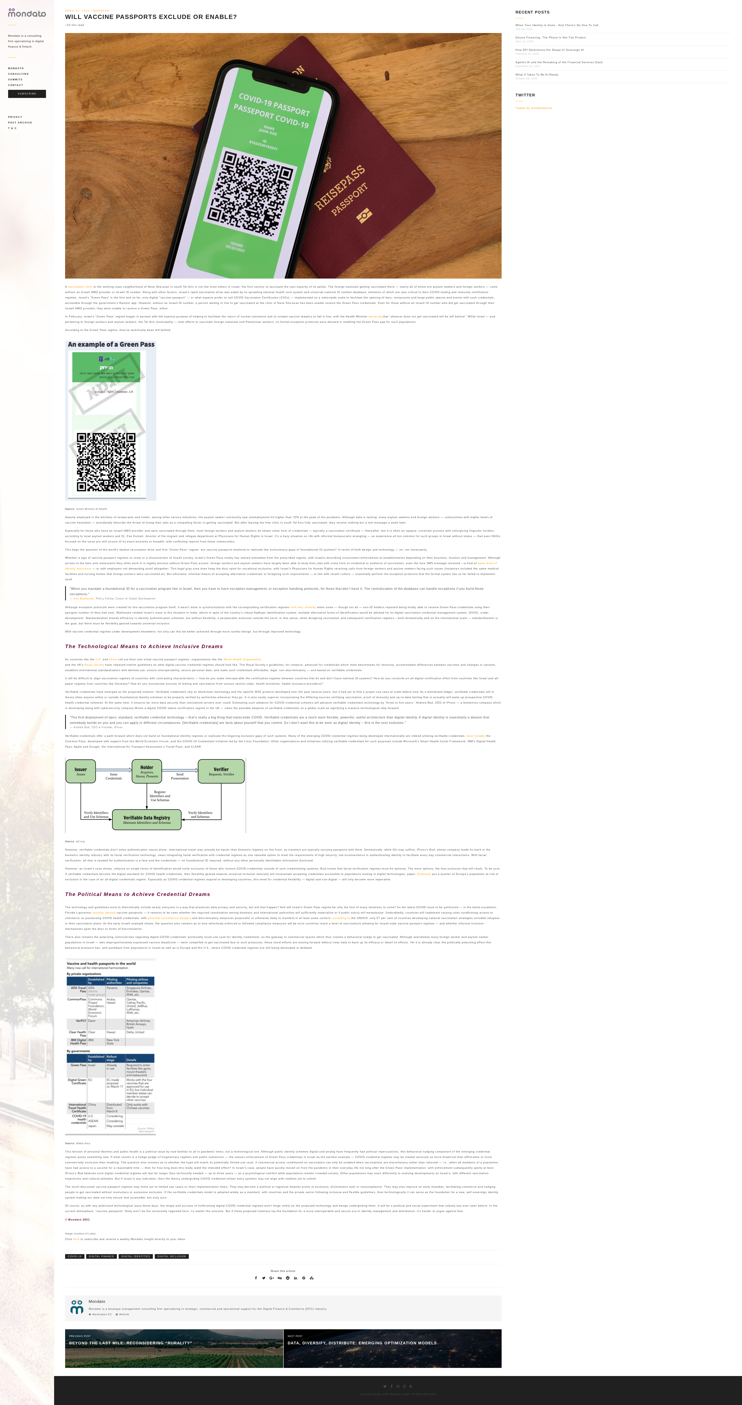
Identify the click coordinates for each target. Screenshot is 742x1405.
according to (341, 918)
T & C (12, 128)
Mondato (16, 68)
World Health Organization (243, 659)
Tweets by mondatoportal (534, 108)
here (76, 1239)
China (113, 659)
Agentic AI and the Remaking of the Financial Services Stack (559, 62)
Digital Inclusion (171, 1256)
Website (124, 1314)
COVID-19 (75, 1256)
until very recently (303, 607)
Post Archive (20, 122)
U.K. (98, 659)
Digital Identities (135, 1256)
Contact (15, 85)
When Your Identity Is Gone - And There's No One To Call (557, 25)
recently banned (104, 912)
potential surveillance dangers (169, 918)
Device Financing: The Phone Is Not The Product (551, 37)
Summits (15, 79)
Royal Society (94, 664)
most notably (476, 735)
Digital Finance (101, 1256)
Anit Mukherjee (84, 598)
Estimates (424, 873)
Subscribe (27, 93)
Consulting (18, 74)
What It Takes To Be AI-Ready (537, 74)
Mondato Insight (400, 1394)
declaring (375, 316)
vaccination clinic (80, 286)
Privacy (15, 117)
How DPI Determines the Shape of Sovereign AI (550, 49)
